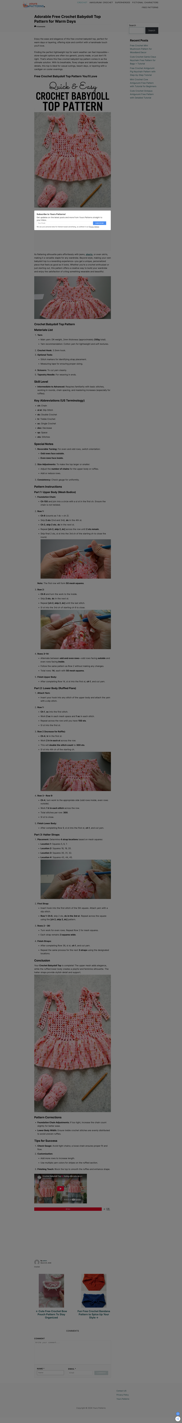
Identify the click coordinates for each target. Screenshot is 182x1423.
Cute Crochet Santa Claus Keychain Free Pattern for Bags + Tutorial (143, 60)
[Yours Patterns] (39, 5)
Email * (72, 1369)
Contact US (121, 1391)
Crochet (37, 1267)
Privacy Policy (122, 1395)
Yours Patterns (122, 1399)
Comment (39, 1338)
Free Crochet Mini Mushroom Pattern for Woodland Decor (141, 49)
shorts (89, 254)
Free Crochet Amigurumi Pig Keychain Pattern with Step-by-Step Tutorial (143, 71)
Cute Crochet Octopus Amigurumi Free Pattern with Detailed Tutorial (142, 94)
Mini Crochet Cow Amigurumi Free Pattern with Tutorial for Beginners (143, 83)
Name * (41, 1369)
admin (45, 1261)
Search (132, 25)
